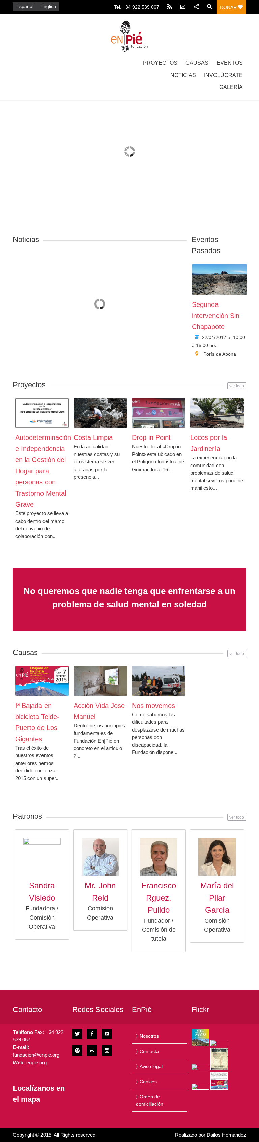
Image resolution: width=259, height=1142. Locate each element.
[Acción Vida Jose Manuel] (100, 681)
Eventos (230, 63)
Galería (231, 87)
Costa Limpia (93, 437)
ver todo (236, 385)
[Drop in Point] (158, 413)
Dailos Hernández (226, 1135)
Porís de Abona (219, 354)
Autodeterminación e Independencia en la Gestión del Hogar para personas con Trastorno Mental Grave (43, 471)
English (48, 6)
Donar (229, 7)
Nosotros (149, 1036)
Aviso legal (151, 1066)
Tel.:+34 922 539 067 (136, 7)
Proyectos (160, 63)
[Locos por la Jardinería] (217, 413)
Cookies (148, 1081)
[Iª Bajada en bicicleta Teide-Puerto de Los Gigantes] (42, 681)
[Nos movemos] (158, 681)
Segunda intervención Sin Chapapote (215, 315)
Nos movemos (153, 705)
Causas (196, 63)
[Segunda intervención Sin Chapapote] (219, 279)
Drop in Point (151, 437)
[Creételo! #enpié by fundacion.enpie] (219, 1043)
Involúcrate (223, 75)
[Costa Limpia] (100, 413)
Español (24, 6)
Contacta (149, 1051)
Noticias (183, 75)
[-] (129, 36)
